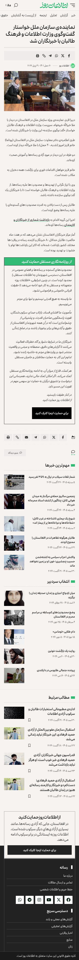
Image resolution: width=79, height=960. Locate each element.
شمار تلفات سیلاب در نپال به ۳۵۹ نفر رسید (52, 476)
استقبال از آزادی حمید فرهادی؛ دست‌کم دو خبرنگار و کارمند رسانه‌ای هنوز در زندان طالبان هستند (52, 785)
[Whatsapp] (20, 900)
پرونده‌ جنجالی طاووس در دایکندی (56, 670)
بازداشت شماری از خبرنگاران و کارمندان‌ (44, 222)
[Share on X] (63, 55)
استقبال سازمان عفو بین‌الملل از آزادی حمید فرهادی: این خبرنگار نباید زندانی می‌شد (51, 734)
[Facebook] (68, 900)
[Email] (26, 437)
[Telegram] (30, 900)
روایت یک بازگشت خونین (61, 650)
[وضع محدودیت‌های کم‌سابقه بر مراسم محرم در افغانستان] (14, 617)
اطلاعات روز (64, 65)
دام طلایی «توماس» (64, 631)
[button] (71, 5)
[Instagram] (39, 900)
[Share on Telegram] (50, 55)
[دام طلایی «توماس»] (14, 637)
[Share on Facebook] (69, 55)
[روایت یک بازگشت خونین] (14, 656)
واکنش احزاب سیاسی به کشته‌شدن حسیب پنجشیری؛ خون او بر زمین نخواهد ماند (52, 561)
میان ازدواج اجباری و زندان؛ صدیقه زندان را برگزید (52, 595)
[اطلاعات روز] (54, 5)
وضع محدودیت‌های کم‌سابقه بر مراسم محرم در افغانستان (53, 614)
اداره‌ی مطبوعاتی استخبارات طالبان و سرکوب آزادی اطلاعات (51, 711)
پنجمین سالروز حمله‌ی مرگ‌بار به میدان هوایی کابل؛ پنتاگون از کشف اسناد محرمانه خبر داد (51, 500)
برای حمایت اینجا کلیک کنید (51, 413)
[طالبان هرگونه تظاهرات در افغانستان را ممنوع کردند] (14, 543)
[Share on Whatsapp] (56, 55)
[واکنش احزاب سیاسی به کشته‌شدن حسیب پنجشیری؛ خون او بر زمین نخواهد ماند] (14, 562)
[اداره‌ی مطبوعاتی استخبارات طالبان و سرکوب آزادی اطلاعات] (14, 713)
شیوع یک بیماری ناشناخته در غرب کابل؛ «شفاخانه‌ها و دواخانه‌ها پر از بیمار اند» (53, 520)
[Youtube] (49, 900)
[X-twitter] (59, 900)
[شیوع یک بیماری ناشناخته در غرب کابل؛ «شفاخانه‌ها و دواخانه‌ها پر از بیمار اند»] (14, 523)
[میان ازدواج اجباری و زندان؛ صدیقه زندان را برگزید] (14, 598)
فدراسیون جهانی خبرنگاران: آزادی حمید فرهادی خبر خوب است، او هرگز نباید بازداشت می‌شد (52, 759)
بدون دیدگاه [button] (13, 453)
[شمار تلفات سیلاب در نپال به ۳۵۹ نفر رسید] (14, 482)
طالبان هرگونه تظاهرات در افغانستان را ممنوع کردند (53, 540)
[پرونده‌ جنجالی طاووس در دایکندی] (14, 675)
